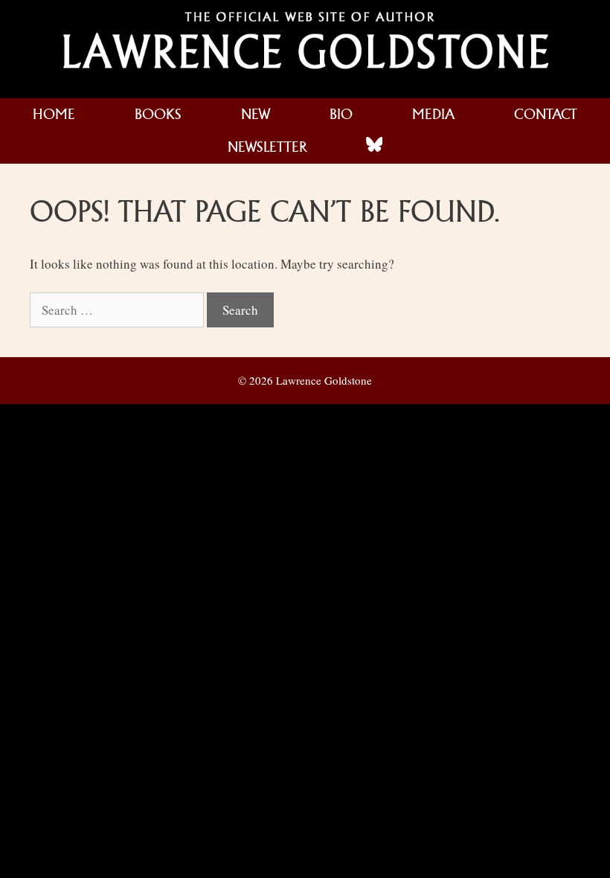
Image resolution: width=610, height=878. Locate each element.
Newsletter (267, 147)
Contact (545, 114)
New (255, 114)
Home (54, 114)
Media (433, 114)
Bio (341, 114)
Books (158, 114)
